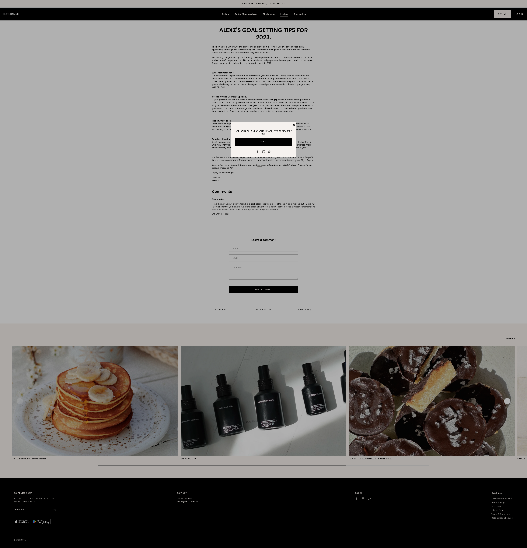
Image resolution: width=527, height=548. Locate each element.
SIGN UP (263, 141)
